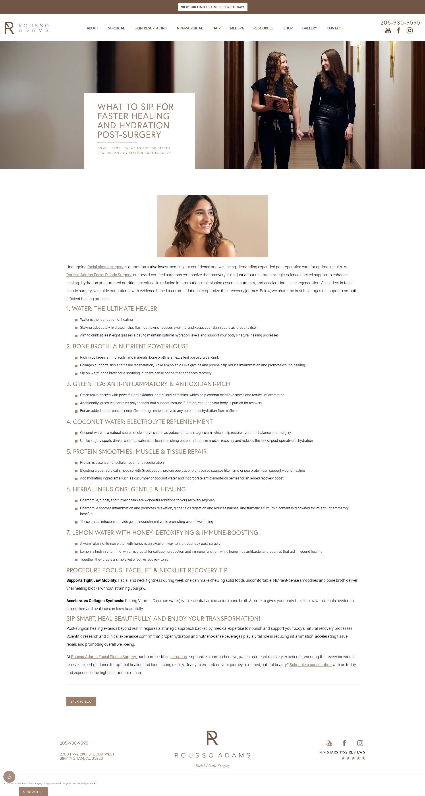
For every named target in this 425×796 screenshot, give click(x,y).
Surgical (116, 28)
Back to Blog (81, 701)
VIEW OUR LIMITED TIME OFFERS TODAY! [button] (212, 7)
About (92, 28)
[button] (9, 777)
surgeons (178, 656)
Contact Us (33, 792)
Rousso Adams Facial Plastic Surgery (98, 274)
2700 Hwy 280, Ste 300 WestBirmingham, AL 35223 (87, 756)
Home (102, 148)
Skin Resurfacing (151, 28)
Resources (264, 28)
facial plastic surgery (105, 266)
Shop (288, 28)
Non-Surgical (190, 28)
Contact (335, 28)
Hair (216, 28)
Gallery (309, 28)
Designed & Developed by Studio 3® (79, 783)
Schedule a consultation (311, 664)
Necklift (172, 570)
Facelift (138, 570)
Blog (116, 148)
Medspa (237, 28)
